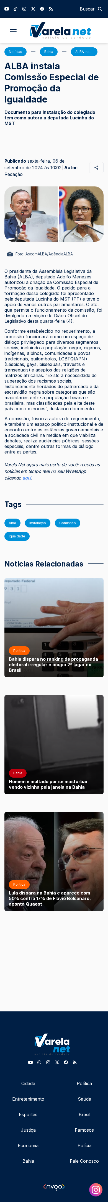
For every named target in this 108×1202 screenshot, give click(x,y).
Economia (28, 1145)
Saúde (84, 1099)
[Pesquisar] (99, 8)
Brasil (84, 1114)
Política (84, 1083)
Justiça (28, 1130)
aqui (26, 478)
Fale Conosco (84, 1161)
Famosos (84, 1130)
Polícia (84, 1145)
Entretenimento (28, 1099)
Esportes (28, 1114)
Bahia (28, 1161)
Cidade (28, 1083)
